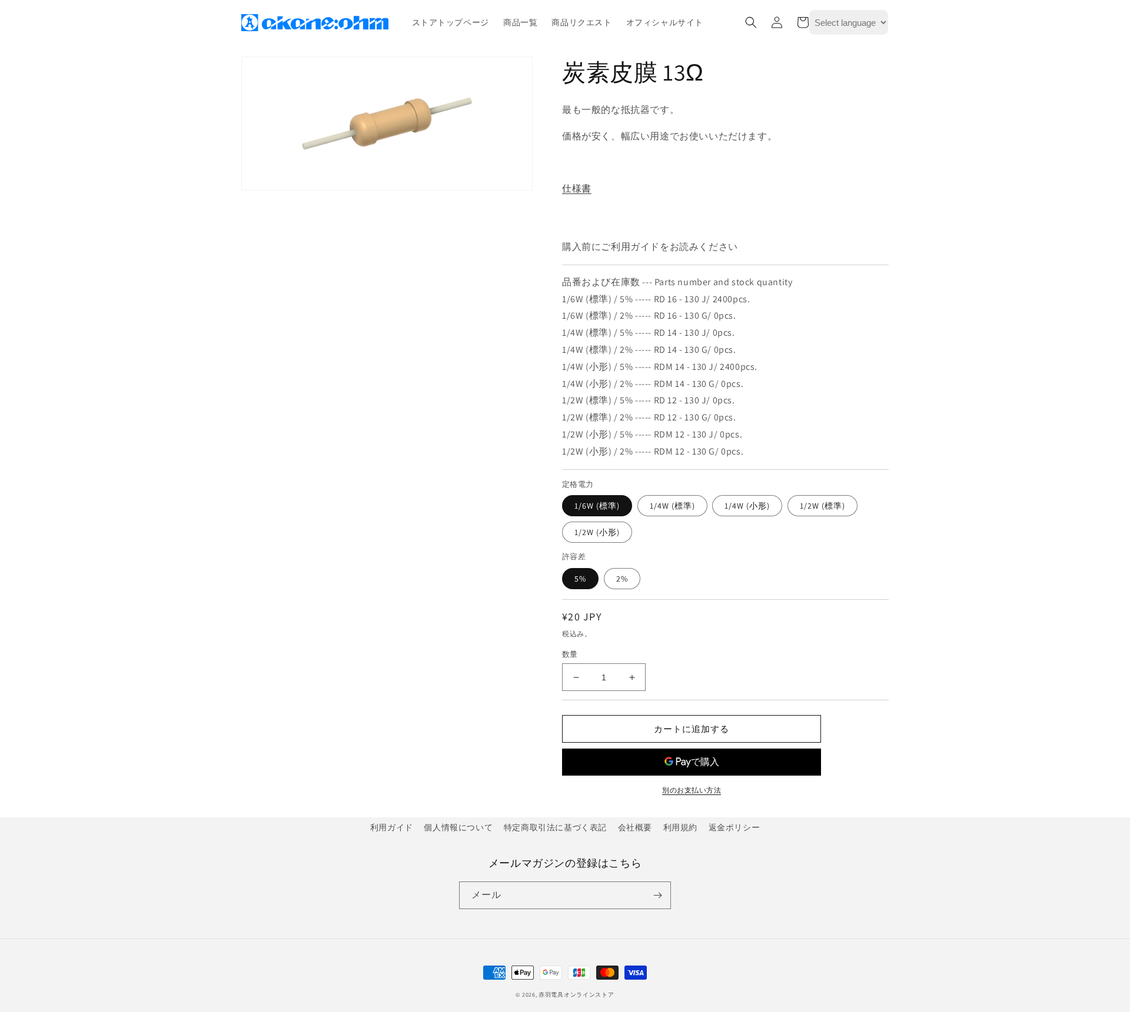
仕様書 (576, 188)
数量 (570, 654)
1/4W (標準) (672, 505)
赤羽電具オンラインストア (576, 994)
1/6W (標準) (597, 505)
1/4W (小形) (747, 505)
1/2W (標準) (822, 505)
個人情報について (458, 827)
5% (580, 578)
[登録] (657, 895)
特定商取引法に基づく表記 (555, 827)
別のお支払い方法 (691, 790)
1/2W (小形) (597, 532)
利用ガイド (391, 827)
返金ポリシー (734, 827)
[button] (751, 22)
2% (622, 578)
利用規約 (680, 827)
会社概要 (635, 827)
